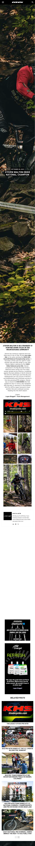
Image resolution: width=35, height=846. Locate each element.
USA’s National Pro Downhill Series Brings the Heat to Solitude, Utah (17, 832)
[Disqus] (17, 551)
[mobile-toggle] (3, 2)
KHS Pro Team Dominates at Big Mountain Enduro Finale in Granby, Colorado (17, 777)
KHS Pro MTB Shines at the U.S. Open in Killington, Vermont (17, 749)
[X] (18, 523)
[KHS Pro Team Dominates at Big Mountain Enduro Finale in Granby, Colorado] (17, 763)
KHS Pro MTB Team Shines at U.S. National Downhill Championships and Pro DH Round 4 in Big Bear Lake (17, 805)
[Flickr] (13, 523)
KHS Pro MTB (17, 513)
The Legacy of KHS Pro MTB (17, 724)
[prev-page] (16, 837)
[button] (32, 2)
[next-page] (19, 837)
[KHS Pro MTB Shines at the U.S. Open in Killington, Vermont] (17, 736)
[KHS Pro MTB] (8, 518)
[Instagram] (15, 523)
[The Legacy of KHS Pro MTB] (17, 711)
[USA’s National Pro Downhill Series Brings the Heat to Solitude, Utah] (17, 819)
